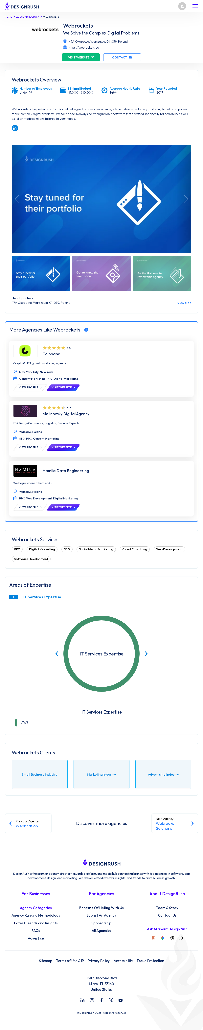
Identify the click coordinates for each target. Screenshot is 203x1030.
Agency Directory (27, 16)
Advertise (36, 938)
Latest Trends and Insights (36, 923)
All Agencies (101, 930)
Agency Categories (36, 908)
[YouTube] (121, 1000)
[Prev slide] (57, 654)
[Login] (182, 6)
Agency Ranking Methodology (35, 915)
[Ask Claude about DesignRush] (153, 938)
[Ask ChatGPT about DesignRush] (172, 938)
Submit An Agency (101, 915)
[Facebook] (101, 1000)
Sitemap (45, 961)
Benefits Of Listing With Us (101, 908)
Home (8, 16)
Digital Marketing (42, 549)
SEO (67, 549)
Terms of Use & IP (70, 961)
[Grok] (181, 938)
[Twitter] (111, 1000)
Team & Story (167, 908)
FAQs (36, 930)
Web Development (169, 549)
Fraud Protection (150, 961)
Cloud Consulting (134, 549)
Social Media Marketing (96, 549)
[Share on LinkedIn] (15, 128)
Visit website (78, 57)
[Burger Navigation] (195, 6)
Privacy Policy (99, 961)
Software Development (31, 559)
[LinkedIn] (82, 1000)
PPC (17, 549)
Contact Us (167, 915)
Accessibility (123, 961)
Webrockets (78, 25)
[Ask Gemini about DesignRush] (162, 938)
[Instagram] (92, 1000)
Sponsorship (101, 923)
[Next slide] (146, 654)
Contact (119, 57)
